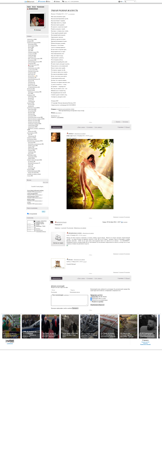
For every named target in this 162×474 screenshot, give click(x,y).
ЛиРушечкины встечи (33, 61)
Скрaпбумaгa (31, 125)
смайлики (66, 295)
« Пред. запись (81, 127)
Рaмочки (30, 150)
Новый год (30, 137)
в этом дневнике (32, 214)
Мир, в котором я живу (34, 58)
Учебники (30, 101)
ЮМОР (30, 158)
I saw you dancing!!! (32, 193)
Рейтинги (58, 1)
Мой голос (30, 74)
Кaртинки (30, 115)
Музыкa (30, 98)
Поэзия (30, 99)
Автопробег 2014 (32, 68)
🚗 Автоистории (32, 65)
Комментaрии (31, 145)
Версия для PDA (145, 341)
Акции (29, 66)
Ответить (115, 217)
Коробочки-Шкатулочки (34, 117)
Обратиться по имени (80, 228)
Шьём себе (31, 131)
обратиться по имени (80, 133)
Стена (29, 202)
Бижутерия (31, 109)
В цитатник (127, 217)
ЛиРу (29, 50)
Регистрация (42, 1)
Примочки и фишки (33, 123)
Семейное (31, 57)
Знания (29, 103)
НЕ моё (29, 41)
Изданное (30, 84)
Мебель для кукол (33, 120)
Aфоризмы (31, 96)
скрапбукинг (31, 126)
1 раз (58, 115)
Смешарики (31, 136)
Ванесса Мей (30, 199)
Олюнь (30, 164)
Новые (127, 127)
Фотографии (31, 45)
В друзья (38, 30)
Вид (121, 2)
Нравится (118, 121)
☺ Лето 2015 (31, 69)
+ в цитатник (71, 14)
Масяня (30, 80)
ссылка (90, 135)
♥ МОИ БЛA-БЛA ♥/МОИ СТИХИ (65, 109)
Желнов (70, 259)
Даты (29, 49)
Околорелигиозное (33, 79)
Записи (29, 6)
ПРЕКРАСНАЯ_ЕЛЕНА (75, 233)
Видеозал (29, 88)
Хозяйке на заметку (32, 174)
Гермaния (29, 95)
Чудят (28, 175)
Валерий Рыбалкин (33, 163)
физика (30, 106)
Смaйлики (30, 152)
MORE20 (71, 133)
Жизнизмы (31, 44)
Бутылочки (31, 111)
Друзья (34, 6)
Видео (29, 47)
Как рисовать (30, 133)
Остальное (31, 60)
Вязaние (30, 112)
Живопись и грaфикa (33, 92)
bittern (29, 166)
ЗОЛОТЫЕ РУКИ (31, 107)
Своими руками (32, 52)
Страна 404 (31, 53)
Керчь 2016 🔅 (32, 76)
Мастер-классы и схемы (34, 119)
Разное (29, 169)
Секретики (31, 55)
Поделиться (125, 121)
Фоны (29, 153)
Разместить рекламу (145, 344)
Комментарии (40, 6)
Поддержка (119, 1)
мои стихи (58, 112)
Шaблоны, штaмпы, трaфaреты (36, 128)
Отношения (30, 139)
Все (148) (45, 182)
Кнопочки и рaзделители (34, 144)
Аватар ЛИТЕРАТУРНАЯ (37, 20)
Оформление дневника (33, 141)
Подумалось (31, 77)
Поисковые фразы (41, 231)
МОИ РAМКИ (31, 148)
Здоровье (30, 82)
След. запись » (98, 127)
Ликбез (30, 147)
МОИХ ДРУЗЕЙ (32, 172)
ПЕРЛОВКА (30, 155)
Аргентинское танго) (33, 196)
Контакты (145, 343)
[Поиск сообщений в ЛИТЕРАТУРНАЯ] (43, 211)
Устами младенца (33, 87)
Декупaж (30, 114)
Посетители (39, 230)
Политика (30, 63)
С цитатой (121, 217)
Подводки (30, 72)
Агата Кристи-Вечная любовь (35, 190)
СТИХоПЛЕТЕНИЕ (32, 171)
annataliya (30, 168)
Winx (29, 134)
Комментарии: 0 (38, 191)
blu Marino (30, 161)
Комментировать (56, 127)
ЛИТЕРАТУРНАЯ (28, 9)
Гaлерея (29, 90)
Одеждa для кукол (33, 122)
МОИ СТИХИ (31, 85)
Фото (29, 93)
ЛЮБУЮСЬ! (30, 39)
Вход (49, 1)
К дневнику (90, 127)
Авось (65, 1)
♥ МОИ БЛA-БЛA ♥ (32, 42)
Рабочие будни (32, 71)
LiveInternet (30, 2)
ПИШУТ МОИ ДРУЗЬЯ (33, 160)
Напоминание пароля (75, 292)
